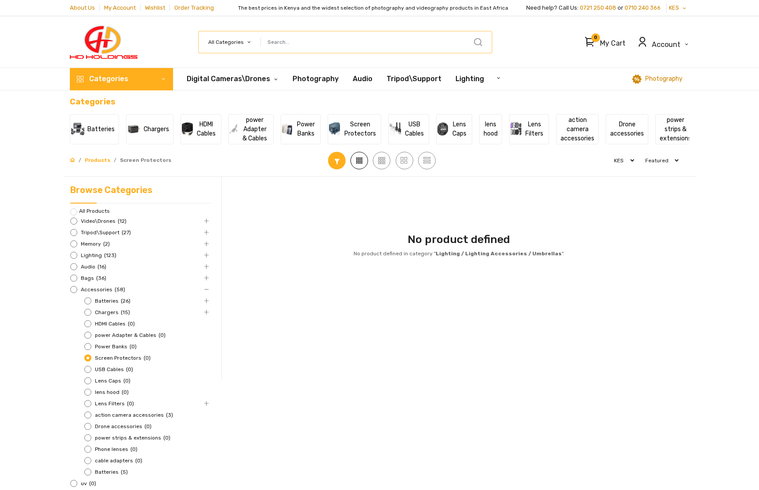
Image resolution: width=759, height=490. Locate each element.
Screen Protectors (145, 160)
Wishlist (155, 7)
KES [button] (674, 7)
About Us (82, 7)
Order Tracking (194, 7)
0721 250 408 (598, 7)
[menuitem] (316, 79)
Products (97, 160)
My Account (120, 7)
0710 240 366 (643, 7)
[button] (602, 42)
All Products (94, 211)
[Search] (478, 42)
